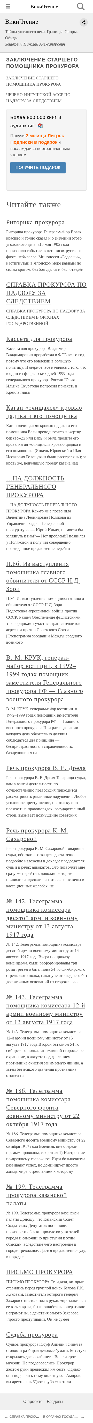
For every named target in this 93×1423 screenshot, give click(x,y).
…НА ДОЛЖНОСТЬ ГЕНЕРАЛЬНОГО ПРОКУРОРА (35, 486)
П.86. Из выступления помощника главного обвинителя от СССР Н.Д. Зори (43, 576)
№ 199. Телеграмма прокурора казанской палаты (36, 1194)
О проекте (33, 1401)
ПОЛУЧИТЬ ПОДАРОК (38, 167)
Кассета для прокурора (39, 338)
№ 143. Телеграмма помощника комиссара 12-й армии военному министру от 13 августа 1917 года (45, 1009)
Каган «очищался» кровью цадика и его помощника (44, 411)
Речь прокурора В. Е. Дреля (46, 767)
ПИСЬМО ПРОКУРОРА (39, 1272)
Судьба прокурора (32, 1334)
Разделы (55, 1401)
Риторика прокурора (35, 222)
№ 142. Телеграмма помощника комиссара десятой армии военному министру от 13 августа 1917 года (42, 917)
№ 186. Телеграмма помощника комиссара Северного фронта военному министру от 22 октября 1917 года (43, 1107)
